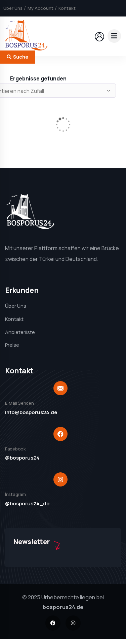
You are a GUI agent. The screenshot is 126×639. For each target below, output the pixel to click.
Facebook (15, 449)
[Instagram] (73, 623)
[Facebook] (52, 623)
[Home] (26, 36)
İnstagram (15, 494)
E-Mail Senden (19, 403)
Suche (20, 57)
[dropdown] (114, 36)
